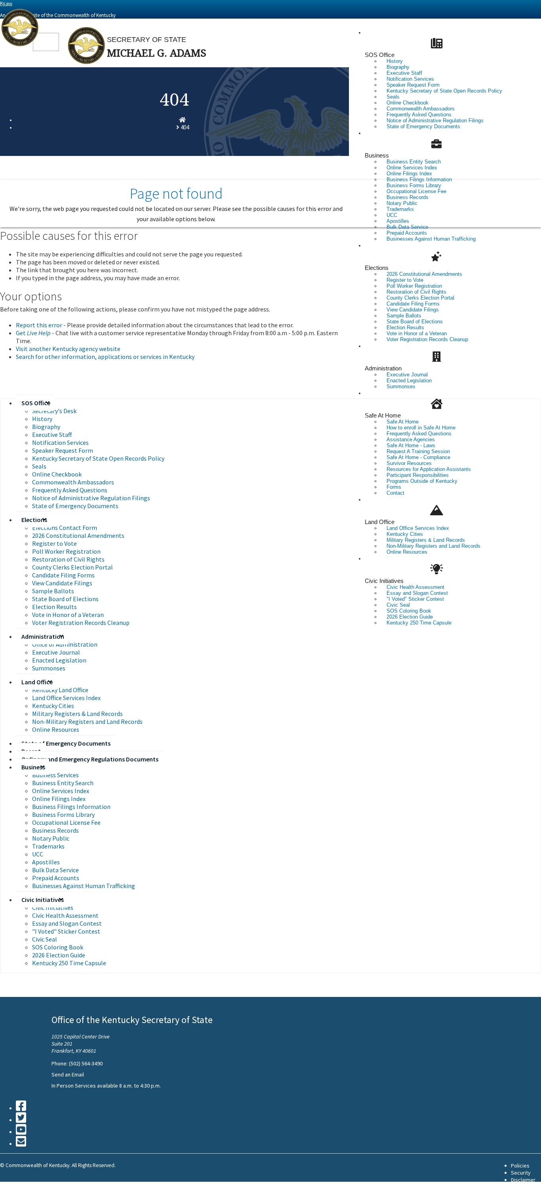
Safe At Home (383, 415)
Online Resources (407, 552)
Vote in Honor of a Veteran (68, 615)
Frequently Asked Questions (69, 490)
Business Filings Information (71, 807)
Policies (520, 1165)
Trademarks (48, 846)
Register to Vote (54, 543)
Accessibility (526, 1186)
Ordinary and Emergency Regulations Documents (89, 759)
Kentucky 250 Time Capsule (419, 623)
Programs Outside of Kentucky (422, 481)
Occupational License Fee (66, 822)
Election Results (54, 607)
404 (185, 127)
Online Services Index (60, 791)
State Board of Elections (65, 599)
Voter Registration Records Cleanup (427, 339)
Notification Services (60, 442)
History (42, 419)
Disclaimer (523, 1179)
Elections (377, 267)
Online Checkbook (57, 474)
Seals (39, 466)
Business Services (55, 775)
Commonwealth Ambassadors (73, 482)
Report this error (39, 325)
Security (521, 1172)
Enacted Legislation (59, 660)
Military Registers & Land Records (77, 714)
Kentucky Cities (53, 706)
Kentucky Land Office (60, 690)
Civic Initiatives (384, 580)
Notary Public (50, 838)
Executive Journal (56, 652)
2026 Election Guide (58, 955)
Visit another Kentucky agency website (68, 349)
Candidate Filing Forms (63, 575)
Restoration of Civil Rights (68, 559)
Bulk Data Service (55, 870)
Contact (395, 493)
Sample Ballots (53, 591)
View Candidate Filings (62, 583)
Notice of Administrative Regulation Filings (91, 498)
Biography (46, 427)
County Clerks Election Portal (72, 567)
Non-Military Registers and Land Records (433, 546)
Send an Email (67, 1074)
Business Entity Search (62, 783)
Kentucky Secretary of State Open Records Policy (444, 91)
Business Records (55, 830)
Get (33, 333)
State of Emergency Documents (423, 126)
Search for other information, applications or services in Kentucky (105, 357)
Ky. (6, 3)
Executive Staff (52, 435)
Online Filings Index (59, 799)
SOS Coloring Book (57, 947)
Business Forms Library (63, 814)
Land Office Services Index (66, 698)
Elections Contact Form (64, 528)
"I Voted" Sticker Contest (66, 931)
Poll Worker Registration (66, 551)
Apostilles (46, 862)
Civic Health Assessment (65, 915)
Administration (383, 368)
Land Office (379, 521)
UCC (37, 854)
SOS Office (379, 54)
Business (377, 155)
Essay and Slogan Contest (67, 923)
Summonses (401, 386)
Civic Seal (44, 939)
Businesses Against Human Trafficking (431, 239)
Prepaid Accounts (55, 878)
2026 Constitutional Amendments (78, 535)
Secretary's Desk (54, 411)
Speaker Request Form (62, 450)
